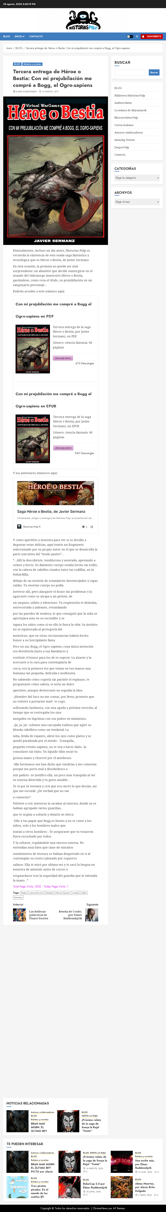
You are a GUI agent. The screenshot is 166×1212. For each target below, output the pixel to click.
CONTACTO (36, 36)
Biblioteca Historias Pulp (129, 95)
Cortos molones (123, 125)
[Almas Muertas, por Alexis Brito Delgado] (122, 1187)
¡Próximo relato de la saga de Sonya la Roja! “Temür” (91, 1125)
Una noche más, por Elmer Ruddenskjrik (145, 1164)
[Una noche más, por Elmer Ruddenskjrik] (122, 1162)
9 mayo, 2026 (145, 1195)
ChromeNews (100, 1208)
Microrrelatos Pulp (126, 117)
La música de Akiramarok (130, 110)
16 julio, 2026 (145, 1172)
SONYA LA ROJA (90, 1116)
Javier (66, 892)
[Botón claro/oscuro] (130, 36)
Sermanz (18, 897)
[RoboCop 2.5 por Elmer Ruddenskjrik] (70, 1187)
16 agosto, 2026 (94, 1168)
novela (75, 892)
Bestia (24, 892)
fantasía (49, 892)
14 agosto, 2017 (50, 91)
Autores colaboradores (42, 1112)
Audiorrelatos (123, 103)
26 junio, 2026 (93, 1192)
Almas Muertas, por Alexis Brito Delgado (145, 1187)
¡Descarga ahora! (63, 358)
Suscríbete (154, 36)
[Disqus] (55, 968)
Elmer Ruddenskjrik (26, 91)
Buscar (122, 62)
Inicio (18, 36)
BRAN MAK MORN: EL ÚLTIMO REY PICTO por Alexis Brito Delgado (42, 1131)
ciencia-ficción (36, 892)
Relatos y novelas (32, 64)
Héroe (59, 892)
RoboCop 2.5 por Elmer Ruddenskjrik (95, 1185)
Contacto (119, 154)
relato (83, 892)
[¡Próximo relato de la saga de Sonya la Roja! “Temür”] (68, 1121)
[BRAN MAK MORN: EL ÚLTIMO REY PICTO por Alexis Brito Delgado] (17, 1121)
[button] (137, 36)
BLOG (6, 36)
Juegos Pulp (121, 147)
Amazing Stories (124, 140)
